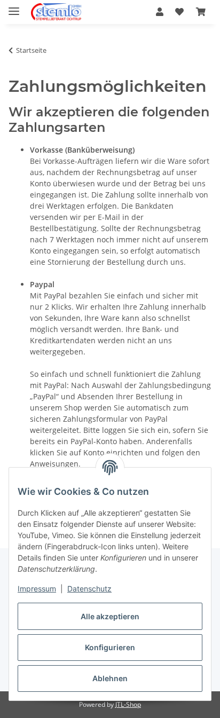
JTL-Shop (128, 704)
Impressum (37, 588)
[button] (159, 11)
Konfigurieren (110, 647)
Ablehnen (110, 678)
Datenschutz (89, 588)
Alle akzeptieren (110, 616)
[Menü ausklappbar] (14, 6)
